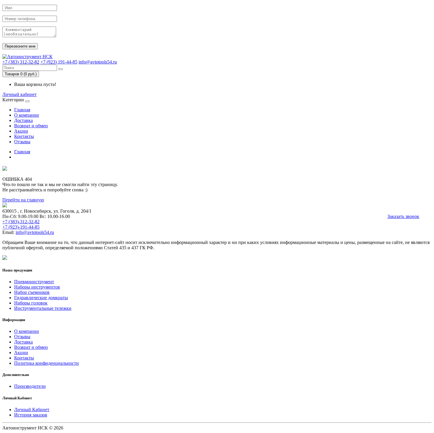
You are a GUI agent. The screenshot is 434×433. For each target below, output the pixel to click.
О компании (26, 115)
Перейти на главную (23, 199)
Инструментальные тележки (42, 308)
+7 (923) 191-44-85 (58, 61)
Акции (21, 131)
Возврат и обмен (31, 125)
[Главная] (27, 56)
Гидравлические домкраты (41, 297)
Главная (22, 109)
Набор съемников (32, 292)
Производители (30, 386)
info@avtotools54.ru (98, 61)
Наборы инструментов (37, 286)
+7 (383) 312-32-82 (20, 61)
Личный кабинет (19, 94)
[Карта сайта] (4, 258)
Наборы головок (31, 302)
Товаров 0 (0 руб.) (21, 74)
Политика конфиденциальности (46, 363)
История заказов (30, 414)
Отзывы (22, 141)
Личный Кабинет (31, 409)
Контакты (24, 136)
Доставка (23, 120)
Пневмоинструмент (34, 281)
